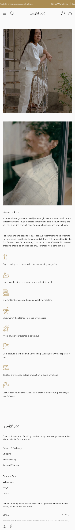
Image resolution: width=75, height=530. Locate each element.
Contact (6, 493)
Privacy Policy (9, 459)
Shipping (7, 453)
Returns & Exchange (12, 448)
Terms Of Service (11, 465)
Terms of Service (59, 521)
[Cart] (70, 13)
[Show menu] (4, 13)
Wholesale (8, 481)
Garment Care (9, 476)
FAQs (5, 487)
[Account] (63, 13)
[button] (12, 13)
